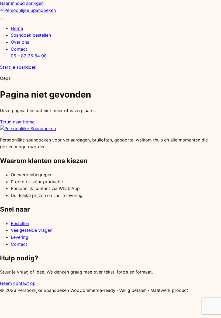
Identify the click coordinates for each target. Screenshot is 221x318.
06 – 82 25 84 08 (29, 55)
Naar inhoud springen (22, 3)
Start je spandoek (18, 67)
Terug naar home (17, 122)
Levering (19, 237)
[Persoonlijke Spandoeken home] (28, 10)
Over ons (20, 42)
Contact (19, 49)
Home (17, 28)
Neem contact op (18, 283)
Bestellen (20, 223)
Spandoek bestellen (31, 35)
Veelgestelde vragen (31, 230)
